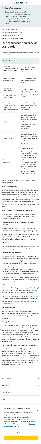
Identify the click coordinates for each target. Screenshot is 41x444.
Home (3, 29)
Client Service (12, 29)
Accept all (21, 438)
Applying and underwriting (10, 35)
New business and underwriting (12, 32)
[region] (20, 424)
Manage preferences (20, 432)
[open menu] (3, 2)
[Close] (38, 8)
